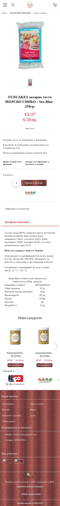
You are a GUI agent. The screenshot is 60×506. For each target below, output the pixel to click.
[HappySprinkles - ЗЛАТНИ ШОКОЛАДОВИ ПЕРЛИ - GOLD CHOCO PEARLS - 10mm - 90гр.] (44, 337)
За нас (33, 415)
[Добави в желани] (53, 173)
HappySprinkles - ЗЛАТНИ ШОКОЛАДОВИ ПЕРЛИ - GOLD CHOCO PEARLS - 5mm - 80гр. (16, 355)
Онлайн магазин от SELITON (30, 503)
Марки (33, 410)
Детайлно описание (17, 222)
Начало (4, 13)
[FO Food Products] (15, 380)
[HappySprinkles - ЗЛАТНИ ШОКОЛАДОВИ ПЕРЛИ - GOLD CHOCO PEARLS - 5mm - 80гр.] (15, 337)
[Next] (54, 346)
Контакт (6, 410)
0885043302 (20, 440)
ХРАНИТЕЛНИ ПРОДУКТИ (20, 13)
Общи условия (37, 404)
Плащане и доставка (11, 415)
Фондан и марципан (40, 13)
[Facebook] (5, 446)
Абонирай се (9, 371)
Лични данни (8, 421)
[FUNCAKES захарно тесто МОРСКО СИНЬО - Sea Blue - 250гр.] (30, 73)
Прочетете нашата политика (30, 486)
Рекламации (8, 404)
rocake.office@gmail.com (24, 434)
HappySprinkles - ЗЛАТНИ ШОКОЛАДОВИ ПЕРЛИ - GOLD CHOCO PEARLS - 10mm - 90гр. (44, 355)
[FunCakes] (45, 380)
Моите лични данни (31, 494)
